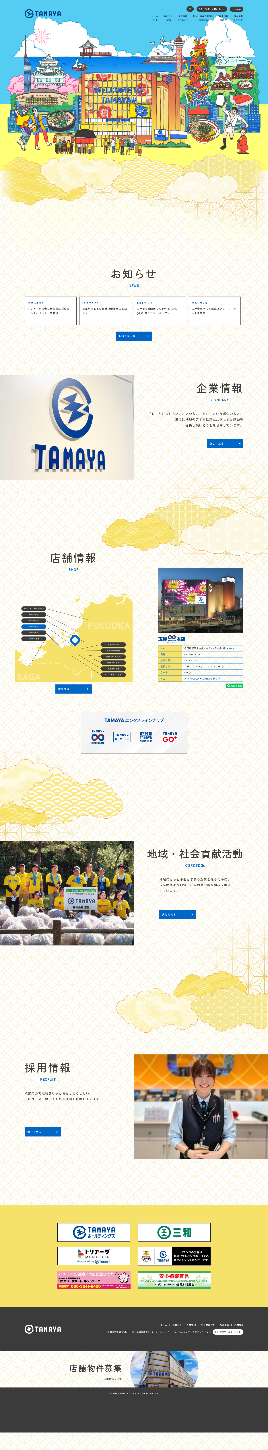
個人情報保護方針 (141, 1332)
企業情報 (191, 1324)
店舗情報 (238, 1324)
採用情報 (224, 1324)
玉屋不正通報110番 (117, 1332)
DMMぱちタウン (211, 678)
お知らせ (177, 1324)
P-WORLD (193, 678)
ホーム (163, 1324)
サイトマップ (162, 1332)
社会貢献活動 (208, 1324)
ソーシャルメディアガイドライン (191, 1332)
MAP (231, 648)
